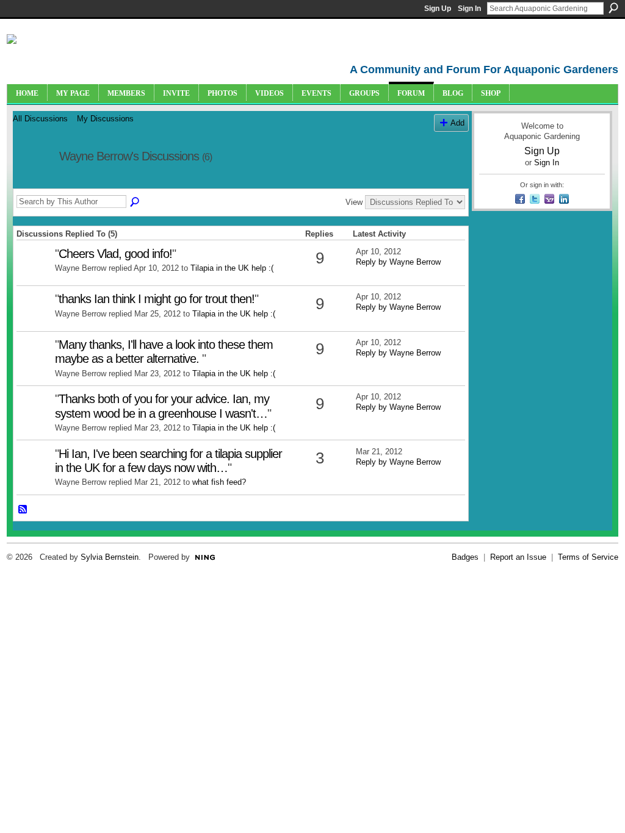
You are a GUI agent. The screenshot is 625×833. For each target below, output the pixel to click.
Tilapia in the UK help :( (231, 268)
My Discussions (105, 118)
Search (613, 7)
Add (457, 122)
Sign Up (437, 8)
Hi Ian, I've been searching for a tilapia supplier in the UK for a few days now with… (168, 460)
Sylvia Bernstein (110, 557)
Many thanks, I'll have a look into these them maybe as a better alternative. (164, 351)
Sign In (469, 8)
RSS (23, 509)
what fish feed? (219, 482)
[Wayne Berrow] (32, 182)
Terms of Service (588, 557)
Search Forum (135, 202)
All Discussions (40, 118)
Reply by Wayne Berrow (398, 261)
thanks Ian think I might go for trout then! (157, 299)
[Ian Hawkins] (34, 473)
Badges (465, 557)
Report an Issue (518, 557)
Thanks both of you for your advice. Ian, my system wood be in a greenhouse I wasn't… (162, 406)
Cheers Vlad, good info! (115, 253)
